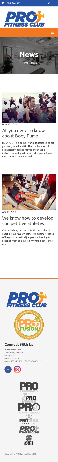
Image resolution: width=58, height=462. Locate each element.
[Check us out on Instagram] (17, 369)
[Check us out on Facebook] (8, 369)
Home (25, 62)
